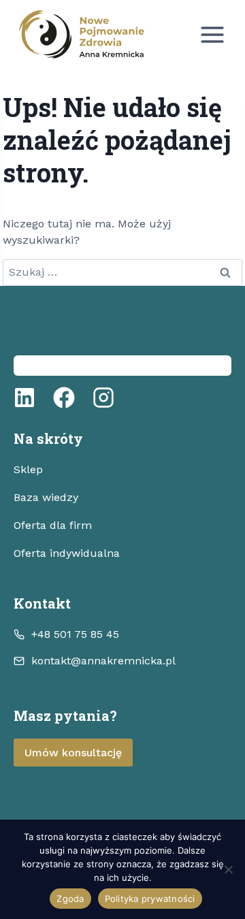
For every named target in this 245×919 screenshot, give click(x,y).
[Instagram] (103, 397)
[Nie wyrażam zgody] (228, 869)
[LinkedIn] (24, 397)
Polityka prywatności (150, 898)
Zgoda (70, 898)
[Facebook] (64, 397)
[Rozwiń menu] (212, 34)
